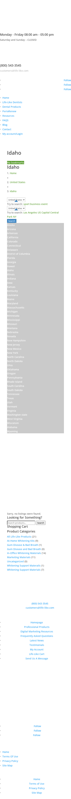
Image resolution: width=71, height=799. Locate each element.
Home (5, 97)
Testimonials (36, 645)
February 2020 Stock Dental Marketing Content (33, 704)
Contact (6, 129)
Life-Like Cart (36, 654)
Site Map (7, 765)
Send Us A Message (37, 658)
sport (26, 204)
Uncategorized (15, 561)
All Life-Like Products (19, 536)
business (35, 204)
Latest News (37, 640)
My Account (36, 649)
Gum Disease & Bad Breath (22, 545)
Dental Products (11, 106)
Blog (4, 124)
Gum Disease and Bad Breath (24, 549)
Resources (8, 115)
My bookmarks (15, 162)
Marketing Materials (19, 557)
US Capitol (44, 212)
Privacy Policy (10, 761)
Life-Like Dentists (12, 102)
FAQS (5, 120)
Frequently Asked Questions (37, 636)
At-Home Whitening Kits (21, 540)
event (44, 204)
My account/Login (12, 133)
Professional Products (36, 627)
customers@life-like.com (14, 70)
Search (40, 522)
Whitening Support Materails (23, 565)
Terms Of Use (10, 756)
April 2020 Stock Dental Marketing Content (38, 691)
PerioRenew (9, 111)
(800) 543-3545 (10, 65)
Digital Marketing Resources (37, 631)
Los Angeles (30, 212)
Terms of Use (36, 783)
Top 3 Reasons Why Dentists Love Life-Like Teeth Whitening (38, 679)
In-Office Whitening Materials (24, 553)
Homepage (37, 622)
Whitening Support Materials (23, 569)
